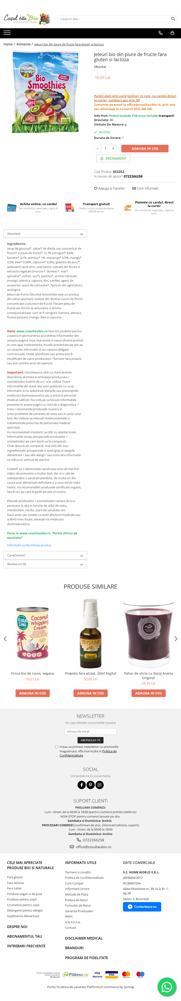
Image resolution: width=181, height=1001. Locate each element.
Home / (10, 44)
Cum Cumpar (74, 883)
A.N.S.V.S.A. (73, 922)
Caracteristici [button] (16, 555)
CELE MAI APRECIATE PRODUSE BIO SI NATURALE (30, 865)
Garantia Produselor (79, 911)
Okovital (100, 67)
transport (166, 115)
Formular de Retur (78, 905)
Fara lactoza (15, 883)
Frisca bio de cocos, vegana (32, 673)
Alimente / (25, 44)
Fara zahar (14, 888)
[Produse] (8, 34)
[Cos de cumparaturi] (172, 33)
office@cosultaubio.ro (93, 846)
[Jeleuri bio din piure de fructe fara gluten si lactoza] (45, 92)
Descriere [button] (13, 233)
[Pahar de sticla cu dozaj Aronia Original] (148, 633)
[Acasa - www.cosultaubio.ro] (27, 19)
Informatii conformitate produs (29, 545)
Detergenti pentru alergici (25, 910)
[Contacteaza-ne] (160, 33)
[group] (45, 92)
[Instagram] (99, 785)
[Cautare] (173, 19)
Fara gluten (15, 877)
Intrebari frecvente (26, 946)
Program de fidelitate (86, 957)
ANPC (69, 916)
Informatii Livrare (77, 889)
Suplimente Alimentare (23, 916)
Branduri (74, 947)
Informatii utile (80, 862)
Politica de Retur (76, 900)
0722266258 (93, 840)
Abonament (116, 158)
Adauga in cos (145, 148)
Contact (70, 927)
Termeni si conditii (77, 872)
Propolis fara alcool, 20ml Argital (90, 673)
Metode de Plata (76, 894)
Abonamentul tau (24, 936)
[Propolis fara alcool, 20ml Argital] (90, 633)
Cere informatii (147, 188)
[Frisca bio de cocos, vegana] (32, 633)
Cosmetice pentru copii (23, 905)
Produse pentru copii (22, 899)
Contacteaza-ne (145, 906)
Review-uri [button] (16, 564)
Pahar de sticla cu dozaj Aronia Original (148, 675)
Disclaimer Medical (84, 938)
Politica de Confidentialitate (84, 877)
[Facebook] (82, 785)
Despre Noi (17, 926)
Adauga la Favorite (111, 188)
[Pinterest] (90, 785)
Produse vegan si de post (24, 894)
